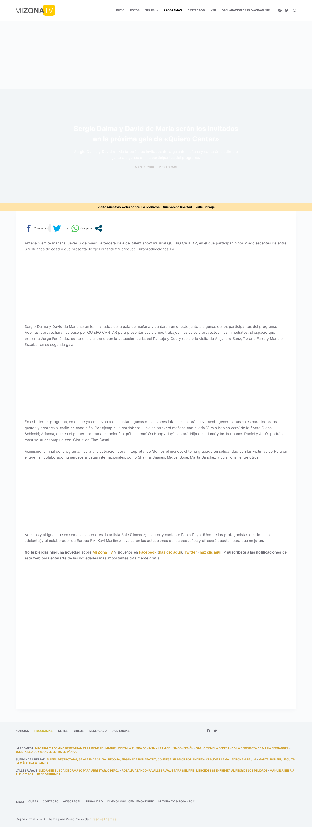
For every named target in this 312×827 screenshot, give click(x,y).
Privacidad (94, 801)
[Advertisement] (156, 55)
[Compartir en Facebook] (35, 228)
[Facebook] (280, 10)
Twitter (190, 552)
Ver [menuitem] (213, 10)
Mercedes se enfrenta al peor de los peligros (231, 770)
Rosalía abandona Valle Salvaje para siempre (158, 770)
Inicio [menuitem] (120, 10)
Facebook (147, 552)
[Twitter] (286, 10)
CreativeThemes (103, 819)
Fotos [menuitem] (135, 10)
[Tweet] (61, 228)
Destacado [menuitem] (196, 10)
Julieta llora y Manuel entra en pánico (46, 751)
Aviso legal (72, 801)
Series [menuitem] (150, 10)
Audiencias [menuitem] (121, 730)
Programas (168, 167)
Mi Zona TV (103, 552)
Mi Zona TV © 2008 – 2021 (177, 801)
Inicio (20, 801)
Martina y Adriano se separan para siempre (69, 748)
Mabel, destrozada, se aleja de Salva (76, 759)
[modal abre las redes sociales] (99, 228)
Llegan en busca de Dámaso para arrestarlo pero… (79, 770)
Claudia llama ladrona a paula (231, 759)
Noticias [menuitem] (22, 730)
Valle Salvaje (205, 207)
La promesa (150, 207)
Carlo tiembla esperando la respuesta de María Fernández (242, 748)
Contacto (50, 801)
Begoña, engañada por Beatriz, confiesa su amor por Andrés (156, 759)
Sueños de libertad (177, 207)
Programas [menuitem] (173, 10)
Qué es (33, 801)
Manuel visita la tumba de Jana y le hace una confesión (149, 748)
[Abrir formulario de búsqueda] (294, 10)
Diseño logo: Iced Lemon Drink (130, 801)
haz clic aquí (170, 552)
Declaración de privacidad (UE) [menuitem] (246, 10)
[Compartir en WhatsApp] (82, 228)
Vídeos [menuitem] (78, 730)
